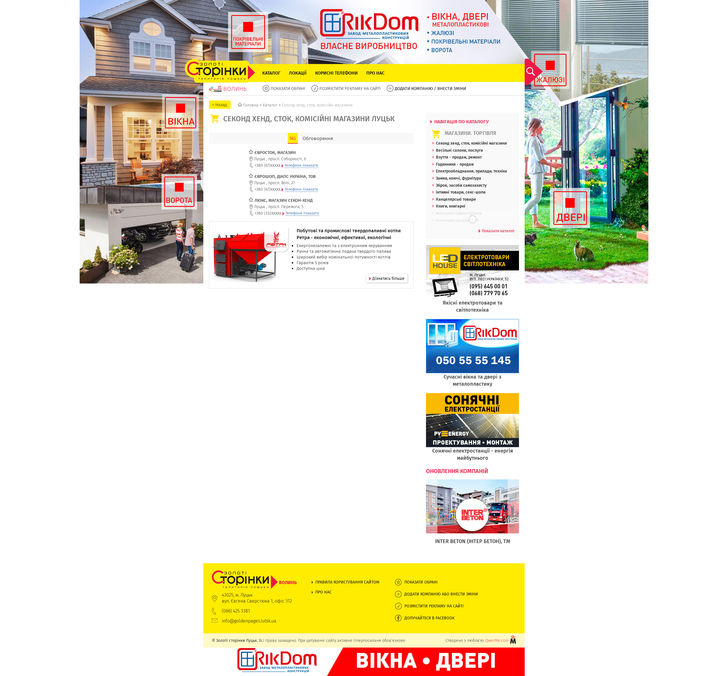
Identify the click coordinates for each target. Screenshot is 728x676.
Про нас (375, 73)
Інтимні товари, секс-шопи (460, 192)
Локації (298, 73)
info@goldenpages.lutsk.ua (249, 621)
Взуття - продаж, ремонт (459, 157)
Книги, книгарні (450, 206)
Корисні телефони (336, 73)
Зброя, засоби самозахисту (461, 185)
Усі (293, 138)
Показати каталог (498, 231)
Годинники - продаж (455, 164)
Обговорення (318, 138)
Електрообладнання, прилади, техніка (471, 171)
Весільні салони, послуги (459, 150)
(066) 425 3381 (236, 611)
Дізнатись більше (388, 278)
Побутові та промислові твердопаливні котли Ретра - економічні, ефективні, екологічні (349, 234)
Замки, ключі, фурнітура (458, 178)
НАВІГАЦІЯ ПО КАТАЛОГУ (461, 121)
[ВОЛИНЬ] (254, 573)
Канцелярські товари (456, 199)
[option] (472, 518)
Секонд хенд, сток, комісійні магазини (471, 143)
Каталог (271, 73)
